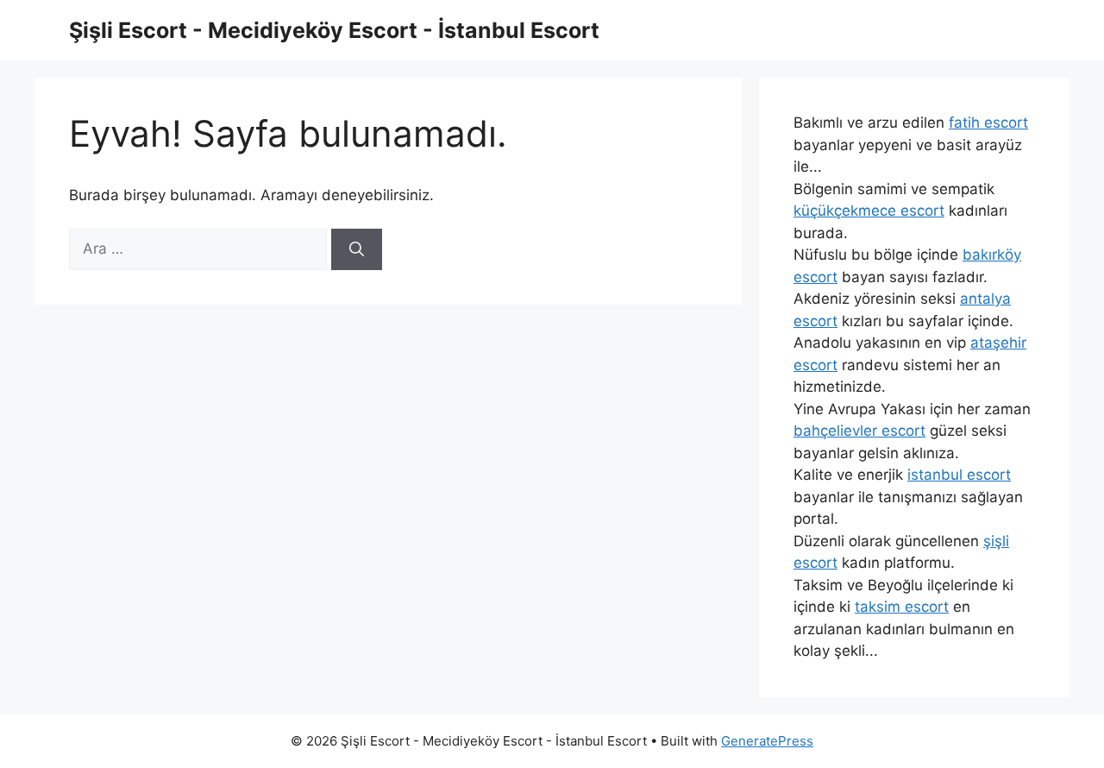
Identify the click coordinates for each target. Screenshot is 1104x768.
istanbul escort (959, 474)
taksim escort (902, 606)
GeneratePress (767, 741)
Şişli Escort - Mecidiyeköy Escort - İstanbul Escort (334, 30)
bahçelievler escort (859, 430)
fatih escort (988, 122)
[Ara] (356, 249)
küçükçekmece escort (869, 210)
